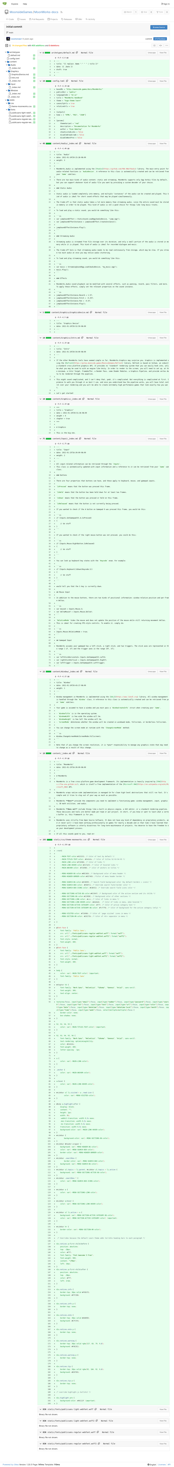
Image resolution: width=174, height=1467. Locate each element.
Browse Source (159, 27)
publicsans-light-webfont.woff (22, 113)
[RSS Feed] (61, 12)
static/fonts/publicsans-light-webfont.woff (70, 1409)
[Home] (4, 3)
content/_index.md (62, 753)
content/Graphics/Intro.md (66, 338)
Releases (68, 19)
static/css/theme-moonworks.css (70, 839)
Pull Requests (38, 19)
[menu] (167, 45)
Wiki (80, 19)
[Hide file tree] (6, 45)
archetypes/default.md (63, 53)
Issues (23, 19)
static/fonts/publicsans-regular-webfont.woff (71, 1432)
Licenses (162, 1464)
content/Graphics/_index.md (67, 399)
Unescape (152, 53)
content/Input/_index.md (65, 439)
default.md (15, 55)
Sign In (167, 4)
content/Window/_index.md (66, 671)
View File (163, 53)
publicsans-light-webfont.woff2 (22, 116)
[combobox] (154, 45)
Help (25, 4)
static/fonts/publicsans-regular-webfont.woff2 (72, 1444)
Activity (91, 19)
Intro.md (15, 77)
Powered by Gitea (11, 1464)
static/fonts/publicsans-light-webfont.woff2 (71, 1421)
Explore (14, 4)
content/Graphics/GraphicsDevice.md (70, 312)
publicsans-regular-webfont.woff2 (22, 122)
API (169, 1464)
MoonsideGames (21, 12)
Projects (54, 19)
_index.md (16, 68)
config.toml (14, 58)
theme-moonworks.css (21, 106)
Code (11, 19)
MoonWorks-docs (46, 12)
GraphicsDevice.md (20, 74)
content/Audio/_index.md (65, 143)
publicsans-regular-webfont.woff (22, 119)
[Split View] (160, 45)
